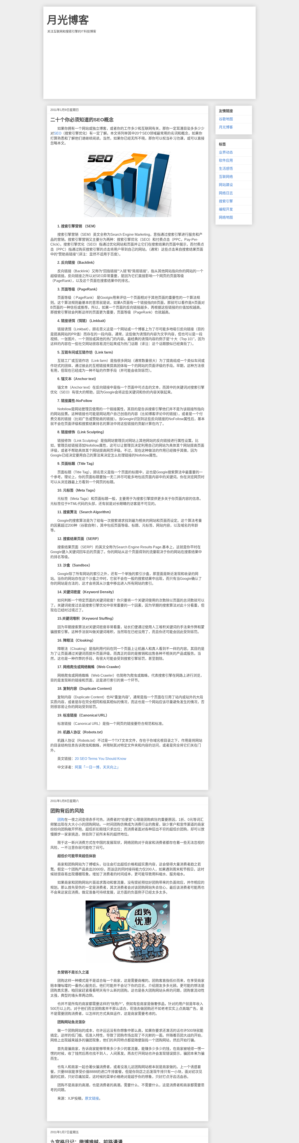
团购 (60, 819)
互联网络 (226, 177)
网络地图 (226, 217)
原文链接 (92, 1098)
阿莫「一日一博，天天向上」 (97, 767)
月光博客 (68, 20)
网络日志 (226, 193)
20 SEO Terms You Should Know (100, 759)
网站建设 (226, 185)
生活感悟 (226, 168)
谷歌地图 (226, 119)
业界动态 (226, 152)
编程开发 (226, 209)
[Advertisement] (149, 66)
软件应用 (226, 160)
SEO (57, 133)
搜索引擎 (226, 201)
